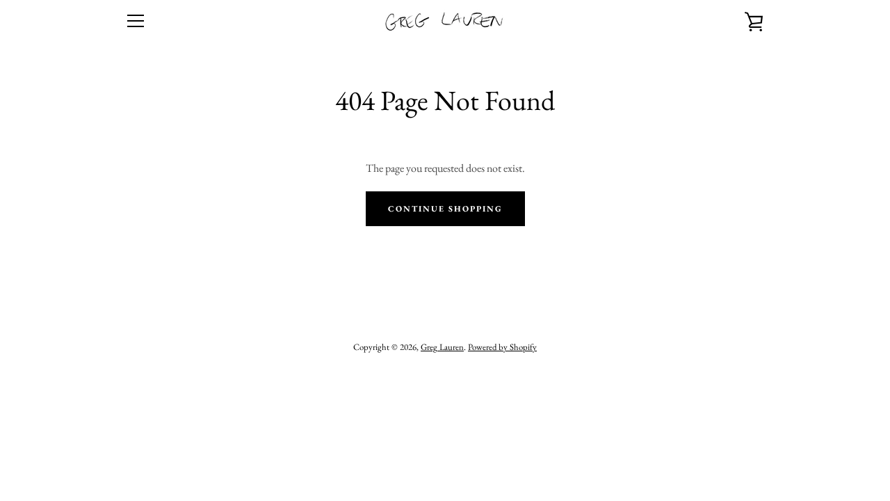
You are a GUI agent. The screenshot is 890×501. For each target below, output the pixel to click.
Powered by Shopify (502, 347)
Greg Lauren (442, 347)
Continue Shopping (445, 208)
